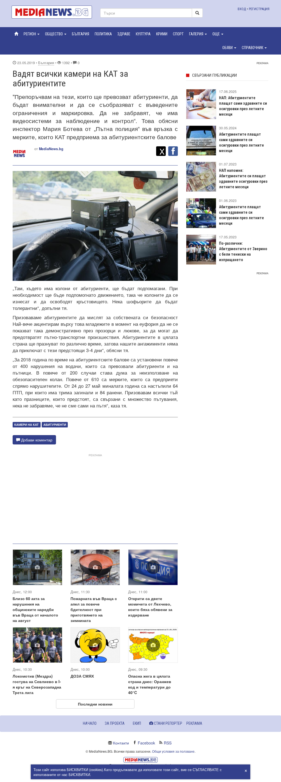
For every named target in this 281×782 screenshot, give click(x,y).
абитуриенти (54, 425)
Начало (90, 723)
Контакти (121, 743)
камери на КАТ (26, 425)
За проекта (115, 723)
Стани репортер (167, 723)
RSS (168, 743)
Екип (137, 723)
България (46, 62)
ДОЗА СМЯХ (82, 676)
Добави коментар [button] (36, 440)
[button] (31, 34)
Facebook (146, 743)
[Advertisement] (95, 496)
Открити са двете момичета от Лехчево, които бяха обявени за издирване (150, 607)
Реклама (194, 723)
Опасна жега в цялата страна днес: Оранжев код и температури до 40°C (149, 684)
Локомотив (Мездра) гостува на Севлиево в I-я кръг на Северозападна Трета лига (37, 684)
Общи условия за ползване (173, 751)
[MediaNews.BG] (52, 12)
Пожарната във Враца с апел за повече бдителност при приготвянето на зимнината (94, 609)
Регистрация (259, 9)
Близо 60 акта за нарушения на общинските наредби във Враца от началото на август (35, 609)
